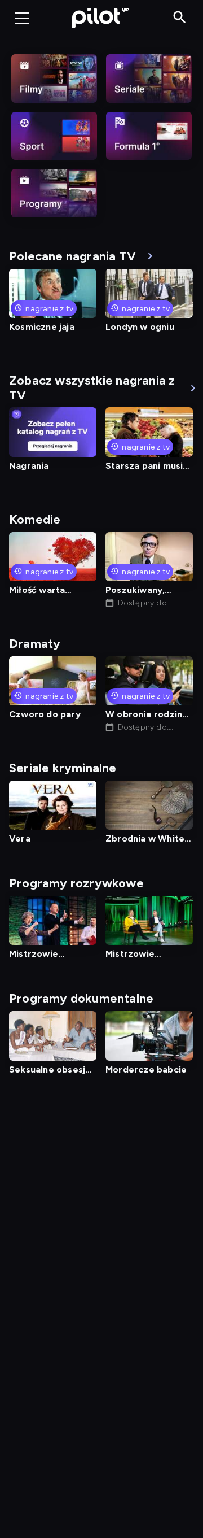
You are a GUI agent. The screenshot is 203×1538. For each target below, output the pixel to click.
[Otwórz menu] (22, 18)
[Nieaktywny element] (54, 78)
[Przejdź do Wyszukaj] (180, 17)
